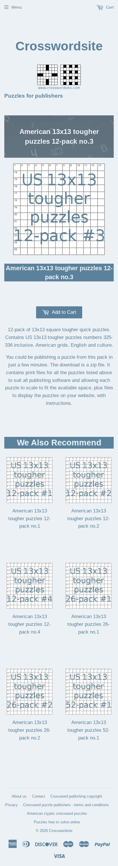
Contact (38, 796)
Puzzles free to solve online (57, 822)
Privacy (11, 805)
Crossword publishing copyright (76, 796)
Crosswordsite (59, 46)
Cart (109, 7)
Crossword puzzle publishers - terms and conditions (66, 805)
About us (19, 796)
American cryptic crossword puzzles (57, 813)
